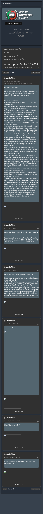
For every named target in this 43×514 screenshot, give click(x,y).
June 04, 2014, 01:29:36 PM (11, 270)
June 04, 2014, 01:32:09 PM (11, 324)
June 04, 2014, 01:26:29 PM (11, 228)
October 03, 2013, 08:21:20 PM (12, 81)
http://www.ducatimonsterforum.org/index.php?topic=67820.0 (20, 462)
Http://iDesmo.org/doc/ (12, 425)
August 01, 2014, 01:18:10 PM (12, 421)
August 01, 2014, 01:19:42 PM (12, 457)
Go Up (5, 489)
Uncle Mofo (10, 78)
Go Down (6, 72)
